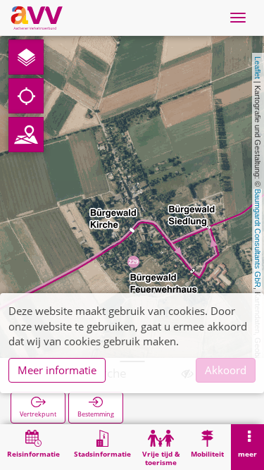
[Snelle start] (26, 57)
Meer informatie (57, 370)
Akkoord (225, 370)
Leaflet (257, 67)
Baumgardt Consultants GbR (257, 238)
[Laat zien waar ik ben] (26, 95)
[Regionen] (26, 134)
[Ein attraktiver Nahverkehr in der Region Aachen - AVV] (36, 17)
